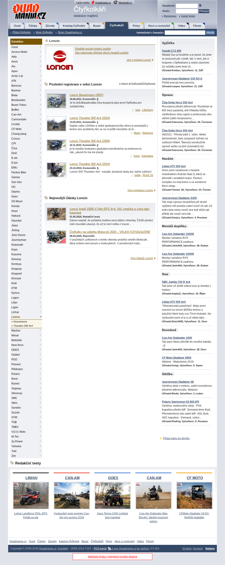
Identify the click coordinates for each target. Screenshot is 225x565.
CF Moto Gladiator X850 (176, 357)
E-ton (14, 162)
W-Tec (15, 436)
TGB (14, 422)
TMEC (15, 427)
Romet (15, 383)
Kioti (14, 283)
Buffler (15, 109)
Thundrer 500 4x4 (23, 325)
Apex (14, 71)
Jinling (15, 230)
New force (17, 345)
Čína (14, 148)
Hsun (14, 211)
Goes (14, 196)
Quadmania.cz (103, 2)
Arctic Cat (17, 76)
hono (137, 156)
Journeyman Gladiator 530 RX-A (182, 78)
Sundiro (16, 407)
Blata (14, 95)
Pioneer (16, 364)
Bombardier (18, 100)
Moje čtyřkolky (44, 32)
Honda (15, 206)
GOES (113, 478)
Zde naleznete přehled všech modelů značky (102, 52)
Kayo (14, 249)
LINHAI (31, 478)
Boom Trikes (18, 104)
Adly (14, 56)
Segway (16, 388)
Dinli (14, 153)
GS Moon (17, 201)
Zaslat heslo (188, 16)
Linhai (15, 312)
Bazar (97, 25)
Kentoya (16, 264)
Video (181, 25)
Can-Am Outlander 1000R (178, 234)
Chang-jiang (18, 133)
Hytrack (15, 215)
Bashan (16, 90)
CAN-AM (72, 478)
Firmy (136, 25)
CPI (13, 143)
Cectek (15, 124)
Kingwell (16, 273)
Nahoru (210, 548)
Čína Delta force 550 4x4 (177, 102)
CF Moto (16, 129)
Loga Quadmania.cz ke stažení (130, 548)
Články (33, 25)
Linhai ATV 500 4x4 (174, 166)
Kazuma (16, 254)
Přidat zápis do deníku (176, 438)
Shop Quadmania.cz (70, 32)
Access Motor (19, 51)
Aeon (14, 61)
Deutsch (198, 548)
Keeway (16, 259)
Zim (13, 455)
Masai (15, 335)
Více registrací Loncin (140, 190)
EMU (14, 167)
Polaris (15, 373)
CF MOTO (195, 478)
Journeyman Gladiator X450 (179, 198)
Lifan (14, 302)
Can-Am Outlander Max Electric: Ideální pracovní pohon (153, 517)
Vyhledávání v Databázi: (150, 32)
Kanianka (147, 156)
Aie (13, 66)
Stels (14, 402)
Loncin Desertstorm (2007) (86, 95)
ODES (15, 349)
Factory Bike (18, 172)
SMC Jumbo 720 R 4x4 (176, 281)
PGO (14, 359)
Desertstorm (20, 321)
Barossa (16, 85)
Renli (14, 378)
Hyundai (16, 220)
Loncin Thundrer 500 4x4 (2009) (90, 141)
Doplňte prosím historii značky (93, 48)
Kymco (15, 292)
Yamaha (16, 446)
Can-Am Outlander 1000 (177, 337)
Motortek (16, 340)
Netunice (147, 133)
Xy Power (17, 441)
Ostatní (15, 354)
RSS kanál (100, 548)
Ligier (14, 307)
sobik (137, 175)
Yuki (13, 451)
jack (137, 110)
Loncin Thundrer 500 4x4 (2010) (90, 118)
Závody (50, 25)
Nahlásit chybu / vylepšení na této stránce (112, 556)
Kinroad (16, 278)
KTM (14, 288)
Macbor (15, 330)
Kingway (16, 268)
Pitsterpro (17, 369)
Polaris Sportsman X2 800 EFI (180, 401)
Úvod (17, 25)
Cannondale (18, 119)
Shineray (16, 393)
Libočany (147, 110)
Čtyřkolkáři (117, 25)
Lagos (15, 297)
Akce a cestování (159, 25)
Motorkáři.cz (125, 2)
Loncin (15, 317)
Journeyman (18, 239)
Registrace (170, 16)
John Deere (18, 235)
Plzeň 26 (148, 175)
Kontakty (63, 548)
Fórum (197, 25)
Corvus (15, 138)
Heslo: (166, 11)
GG (13, 186)
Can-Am (16, 114)
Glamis (15, 191)
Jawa (14, 225)
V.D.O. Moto (18, 431)
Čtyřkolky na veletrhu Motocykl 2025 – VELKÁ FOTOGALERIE (110, 232)
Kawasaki (17, 244)
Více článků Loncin (142, 258)
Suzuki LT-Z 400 (171, 50)
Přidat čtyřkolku (22, 32)
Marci (137, 133)
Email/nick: (168, 5)
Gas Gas (16, 182)
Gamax (15, 177)
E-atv (14, 157)
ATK (13, 80)
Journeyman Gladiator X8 (178, 381)
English (187, 548)
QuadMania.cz (24, 3)
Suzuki (15, 412)
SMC (14, 398)
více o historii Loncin (139, 60)
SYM (14, 417)
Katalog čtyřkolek (74, 25)
